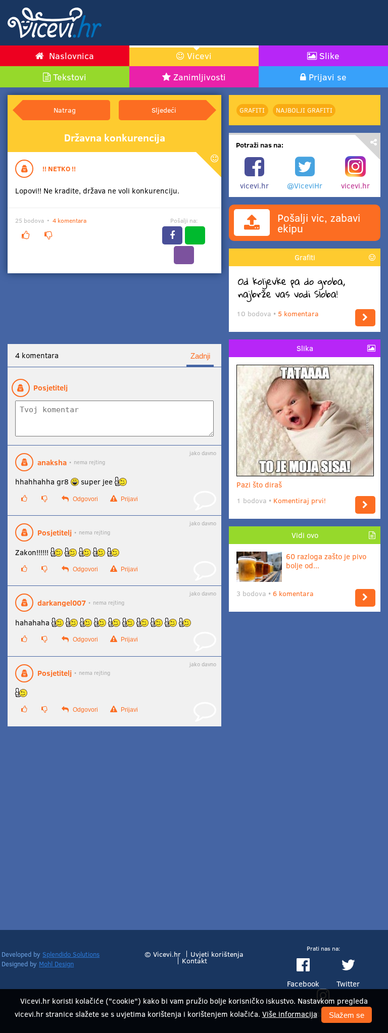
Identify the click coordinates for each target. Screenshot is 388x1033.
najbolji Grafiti (304, 110)
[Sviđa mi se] (25, 235)
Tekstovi (69, 77)
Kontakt (194, 960)
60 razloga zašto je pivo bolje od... (326, 561)
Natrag (65, 110)
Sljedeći (164, 110)
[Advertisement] (262, 23)
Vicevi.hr (167, 954)
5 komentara (298, 313)
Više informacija (289, 1014)
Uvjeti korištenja (217, 954)
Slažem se (346, 1015)
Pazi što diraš (259, 484)
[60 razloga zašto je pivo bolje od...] (365, 598)
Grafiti (252, 110)
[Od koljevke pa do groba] (365, 318)
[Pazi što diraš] (365, 505)
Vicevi (199, 56)
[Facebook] (172, 235)
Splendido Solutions (71, 954)
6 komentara (293, 593)
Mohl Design (56, 963)
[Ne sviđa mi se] (48, 235)
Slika (305, 348)
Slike (329, 56)
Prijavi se (328, 77)
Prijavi (128, 499)
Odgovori (84, 499)
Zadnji (200, 356)
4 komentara (69, 220)
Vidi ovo (305, 535)
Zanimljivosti (199, 77)
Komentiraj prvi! (299, 500)
